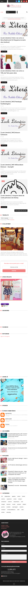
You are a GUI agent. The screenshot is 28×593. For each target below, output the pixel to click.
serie (22, 509)
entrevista (3, 501)
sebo (18, 509)
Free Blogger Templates (8, 581)
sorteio (3, 512)
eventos (10, 501)
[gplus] (26, 1)
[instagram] (21, 1)
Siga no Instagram (5, 336)
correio (14, 499)
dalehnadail (8, 418)
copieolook (9, 499)
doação (20, 499)
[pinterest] (24, 1)
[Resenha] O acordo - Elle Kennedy (17, 485)
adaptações (7, 496)
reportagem (15, 507)
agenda (13, 496)
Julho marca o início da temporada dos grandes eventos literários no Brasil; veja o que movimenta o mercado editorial (17, 442)
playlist (24, 504)
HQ (2, 496)
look (3, 23)
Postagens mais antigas (21, 210)
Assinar (14, 270)
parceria (19, 504)
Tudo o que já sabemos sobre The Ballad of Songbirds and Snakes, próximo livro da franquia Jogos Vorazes (17, 480)
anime (18, 496)
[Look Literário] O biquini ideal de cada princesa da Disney (12, 197)
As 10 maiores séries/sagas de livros (17, 465)
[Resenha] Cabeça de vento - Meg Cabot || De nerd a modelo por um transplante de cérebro (17, 473)
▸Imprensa (4, 528)
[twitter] (19, 1)
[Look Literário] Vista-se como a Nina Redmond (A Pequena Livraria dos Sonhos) (13, 40)
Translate (12, 219)
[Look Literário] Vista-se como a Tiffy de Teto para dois (12, 72)
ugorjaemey (8, 413)
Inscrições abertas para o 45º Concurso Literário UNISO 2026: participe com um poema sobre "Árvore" (17, 435)
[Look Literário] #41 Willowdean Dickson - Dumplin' (12, 166)
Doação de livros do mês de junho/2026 (17, 448)
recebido (8, 507)
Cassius (7, 424)
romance (3, 509)
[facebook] (16, 1)
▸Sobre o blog (4, 525)
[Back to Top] (14, 584)
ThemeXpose (22, 581)
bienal (23, 496)
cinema (3, 499)
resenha (21, 507)
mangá (3, 504)
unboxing (8, 512)
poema (3, 507)
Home (2, 12)
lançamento (16, 501)
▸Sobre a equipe (5, 526)
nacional (8, 504)
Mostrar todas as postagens (14, 19)
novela (13, 504)
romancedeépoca (11, 509)
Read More (4, 51)
